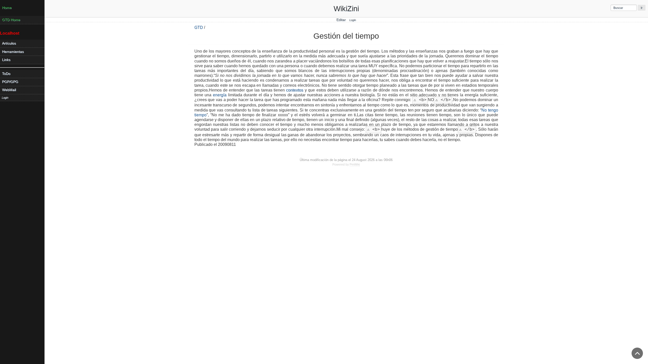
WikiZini (346, 9)
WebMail (9, 90)
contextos (294, 90)
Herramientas (13, 52)
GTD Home (11, 20)
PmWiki (355, 164)
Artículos (9, 43)
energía (220, 95)
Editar (341, 20)
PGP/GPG (10, 82)
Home (7, 8)
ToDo (6, 74)
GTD (198, 27)
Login (352, 19)
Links (6, 60)
